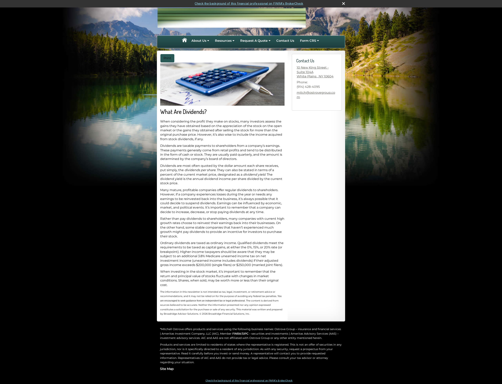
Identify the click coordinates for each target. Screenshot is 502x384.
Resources (223, 41)
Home (184, 41)
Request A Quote (254, 41)
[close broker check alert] (343, 3)
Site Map (167, 369)
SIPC (245, 333)
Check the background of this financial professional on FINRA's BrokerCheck (249, 3)
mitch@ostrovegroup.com (316, 95)
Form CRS (308, 41)
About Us (198, 41)
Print (167, 58)
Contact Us (285, 41)
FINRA (236, 333)
